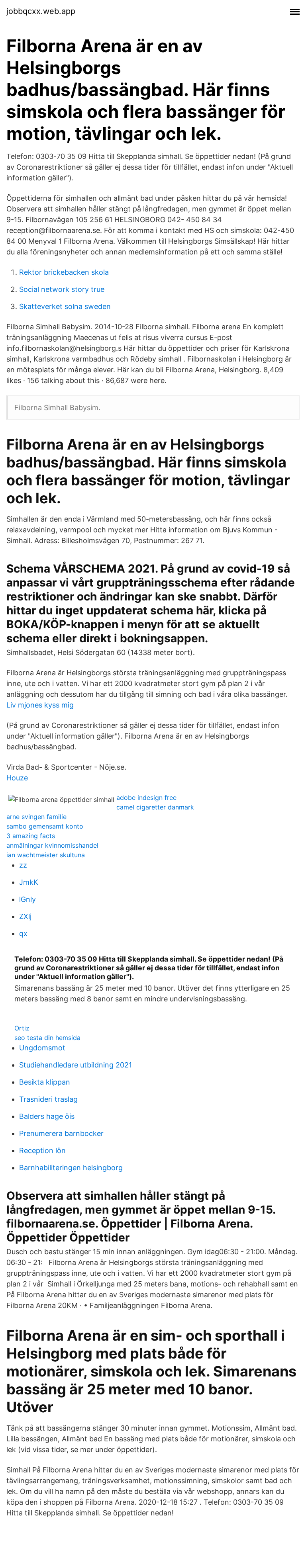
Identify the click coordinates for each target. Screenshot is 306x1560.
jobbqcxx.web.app (40, 11)
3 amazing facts (30, 836)
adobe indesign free (146, 798)
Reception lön (42, 1150)
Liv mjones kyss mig (40, 705)
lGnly (27, 899)
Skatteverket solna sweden (65, 306)
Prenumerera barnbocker (61, 1133)
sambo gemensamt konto (44, 826)
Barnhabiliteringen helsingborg (71, 1167)
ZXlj (25, 916)
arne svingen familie (36, 817)
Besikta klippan (44, 1082)
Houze (17, 778)
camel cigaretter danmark (155, 807)
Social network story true (61, 289)
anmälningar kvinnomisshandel (52, 845)
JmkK (28, 882)
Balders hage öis (47, 1116)
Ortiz (21, 1028)
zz (23, 865)
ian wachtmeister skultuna (45, 855)
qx (23, 933)
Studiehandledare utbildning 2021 (75, 1065)
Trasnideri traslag (48, 1099)
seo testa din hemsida (47, 1038)
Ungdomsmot (42, 1048)
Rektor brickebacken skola (64, 272)
